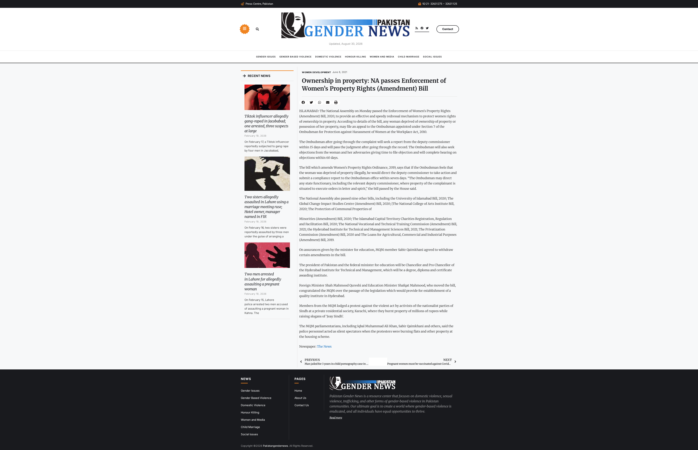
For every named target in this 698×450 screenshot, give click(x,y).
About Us (300, 398)
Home (298, 390)
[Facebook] (422, 28)
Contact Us (301, 405)
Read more (336, 417)
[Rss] (417, 28)
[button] (257, 29)
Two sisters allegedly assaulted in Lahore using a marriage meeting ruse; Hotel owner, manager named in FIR (266, 207)
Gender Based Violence (295, 56)
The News (324, 347)
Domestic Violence (328, 56)
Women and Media (382, 56)
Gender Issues (266, 56)
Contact (447, 29)
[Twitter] (427, 28)
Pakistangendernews (275, 445)
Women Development (316, 72)
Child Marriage (408, 56)
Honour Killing (355, 56)
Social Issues (432, 56)
